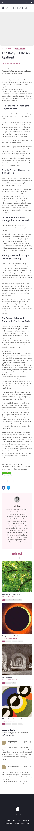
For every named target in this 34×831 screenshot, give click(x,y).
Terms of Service (9, 823)
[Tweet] (8, 488)
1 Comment (8, 599)
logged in (13, 733)
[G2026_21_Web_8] (17, 701)
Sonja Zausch (16, 63)
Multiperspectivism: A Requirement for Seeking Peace (15, 719)
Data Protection (25, 823)
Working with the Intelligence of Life (11, 594)
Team (14, 820)
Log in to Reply (27, 742)
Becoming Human (20, 48)
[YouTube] (20, 815)
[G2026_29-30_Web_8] (17, 618)
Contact (19, 820)
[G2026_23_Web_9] (17, 576)
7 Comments (8, 724)
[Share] (3, 488)
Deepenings (17, 481)
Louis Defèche (11, 721)
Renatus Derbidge (12, 638)
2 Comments (8, 641)
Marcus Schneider (12, 679)
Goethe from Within (7, 677)
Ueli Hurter (11, 596)
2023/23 (10, 481)
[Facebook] (10, 815)
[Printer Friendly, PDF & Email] (6, 473)
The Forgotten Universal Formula (10, 636)
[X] (13, 815)
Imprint (17, 823)
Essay (3, 599)
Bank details (26, 820)
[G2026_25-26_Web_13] (17, 659)
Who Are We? (8, 820)
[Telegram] (23, 815)
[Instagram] (16, 815)
